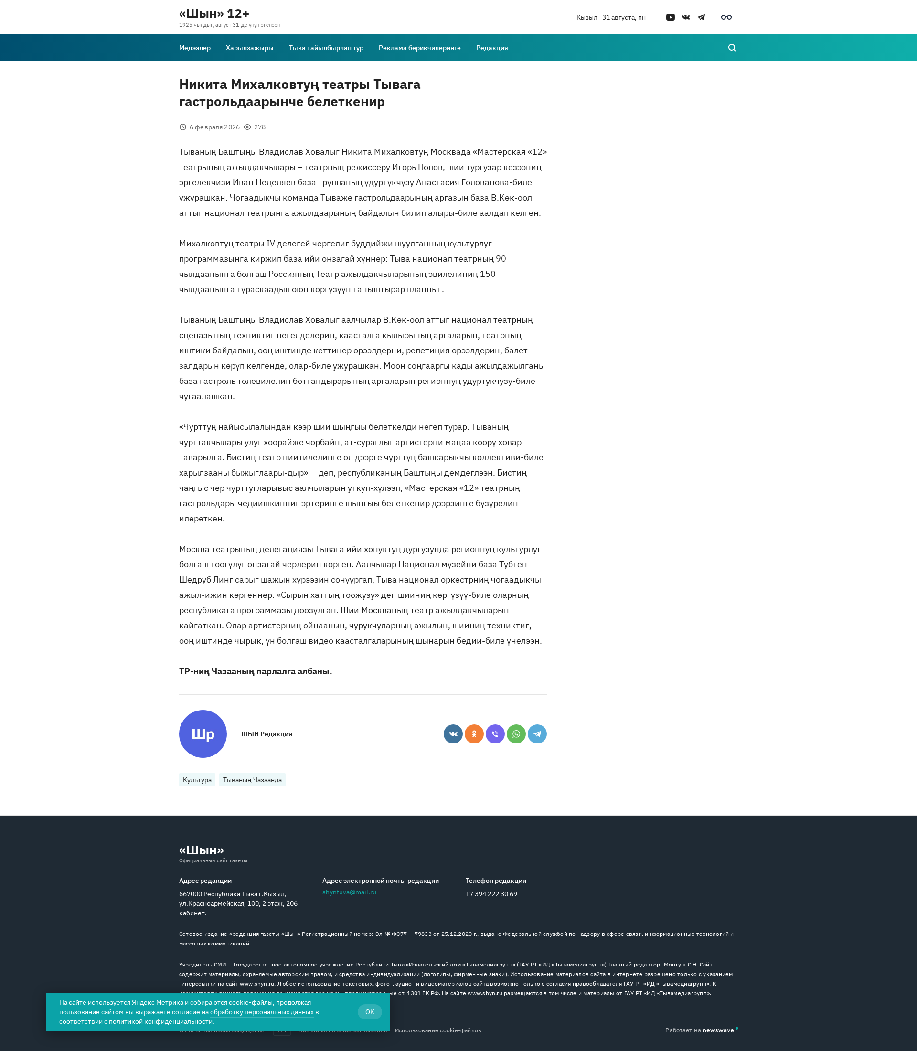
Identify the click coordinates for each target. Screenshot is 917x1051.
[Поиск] (732, 47)
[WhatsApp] (516, 733)
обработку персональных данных (262, 1012)
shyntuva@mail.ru (349, 892)
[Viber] (495, 733)
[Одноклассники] (474, 733)
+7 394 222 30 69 (491, 894)
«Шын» (201, 849)
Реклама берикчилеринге (420, 47)
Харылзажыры (250, 47)
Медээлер (195, 47)
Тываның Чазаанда (252, 779)
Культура (197, 779)
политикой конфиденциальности (161, 1021)
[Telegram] (537, 733)
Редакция (492, 47)
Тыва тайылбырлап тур (326, 47)
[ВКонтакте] (453, 733)
